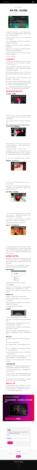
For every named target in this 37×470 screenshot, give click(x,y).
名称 (8, 434)
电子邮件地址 (9, 438)
